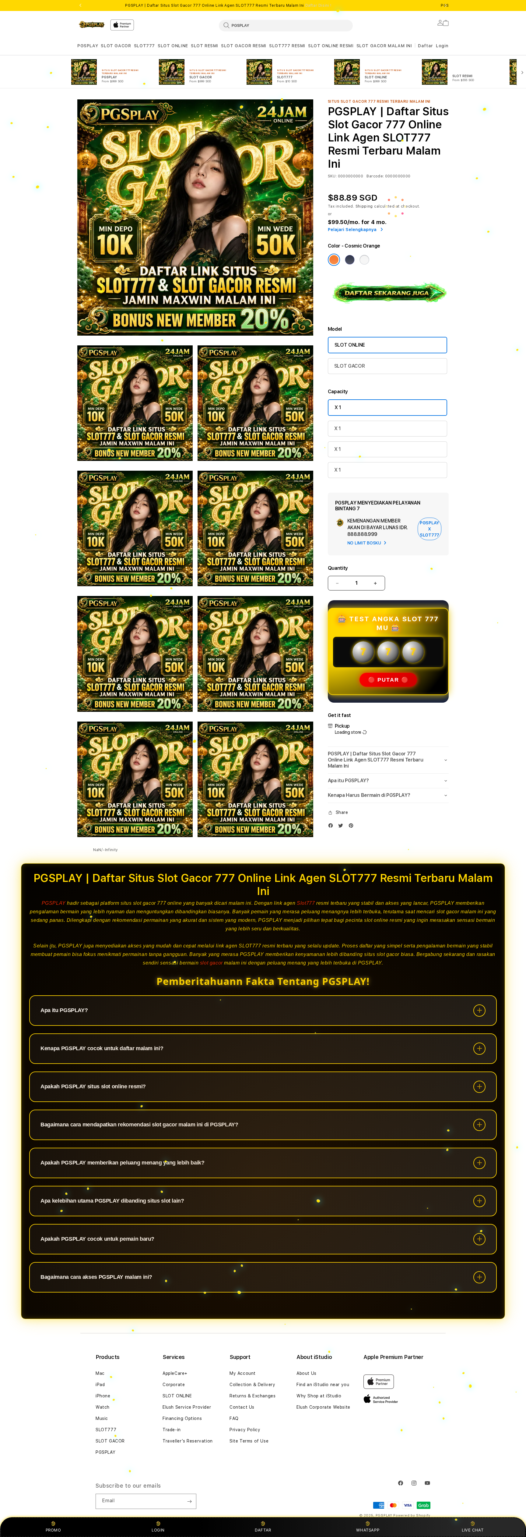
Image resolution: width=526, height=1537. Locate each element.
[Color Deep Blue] (350, 260)
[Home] (91, 24)
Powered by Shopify (411, 1515)
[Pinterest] (352, 826)
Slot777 (306, 903)
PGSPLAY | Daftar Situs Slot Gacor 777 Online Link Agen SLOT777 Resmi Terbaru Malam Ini (228, 5)
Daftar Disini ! (318, 5)
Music (102, 1418)
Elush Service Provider (187, 1407)
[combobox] (286, 25)
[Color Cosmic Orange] (334, 260)
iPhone (103, 1395)
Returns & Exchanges (252, 1395)
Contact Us (242, 1407)
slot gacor (211, 962)
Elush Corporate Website (323, 1407)
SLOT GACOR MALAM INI (384, 45)
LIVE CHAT (472, 1530)
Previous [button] (80, 5)
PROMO (53, 1530)
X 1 (338, 407)
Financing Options (182, 1418)
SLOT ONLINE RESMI (330, 45)
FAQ (234, 1418)
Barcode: (375, 176)
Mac (100, 1373)
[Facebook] (332, 826)
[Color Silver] (364, 260)
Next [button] (446, 5)
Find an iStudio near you (322, 1384)
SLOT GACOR (116, 45)
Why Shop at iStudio (318, 1395)
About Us (306, 1373)
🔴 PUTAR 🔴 (388, 680)
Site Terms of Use (249, 1441)
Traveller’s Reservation (188, 1441)
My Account (243, 1373)
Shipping (364, 206)
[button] (87, 45)
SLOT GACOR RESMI (243, 45)
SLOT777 (144, 45)
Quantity (338, 568)
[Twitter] (342, 826)
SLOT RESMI (204, 45)
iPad (100, 1384)
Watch (103, 1407)
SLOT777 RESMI (287, 45)
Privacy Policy (245, 1429)
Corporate (174, 1384)
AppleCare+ (175, 1373)
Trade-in (172, 1429)
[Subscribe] (189, 1501)
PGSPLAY (87, 45)
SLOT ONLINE (173, 45)
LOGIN (158, 1530)
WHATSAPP (367, 1530)
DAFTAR (263, 1530)
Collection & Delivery (252, 1384)
